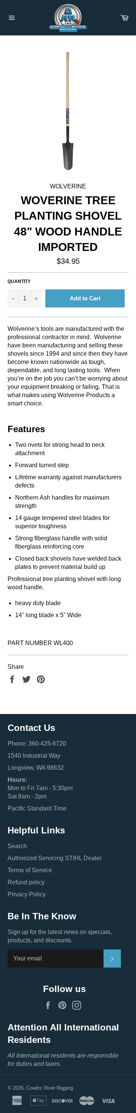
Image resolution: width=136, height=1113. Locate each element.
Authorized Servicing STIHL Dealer (55, 858)
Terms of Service (30, 870)
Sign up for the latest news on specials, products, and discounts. (60, 936)
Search (17, 846)
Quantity (19, 281)
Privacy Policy (27, 894)
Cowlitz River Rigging (49, 1088)
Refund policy (26, 882)
